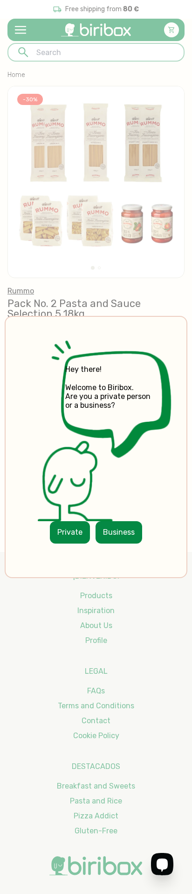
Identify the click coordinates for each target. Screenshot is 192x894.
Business (119, 532)
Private (69, 532)
